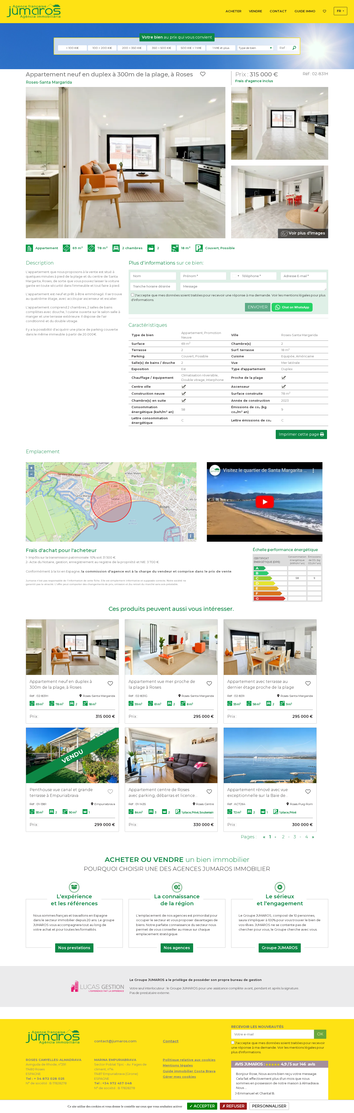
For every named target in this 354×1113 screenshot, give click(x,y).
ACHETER (233, 11)
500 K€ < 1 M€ (191, 48)
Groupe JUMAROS (280, 948)
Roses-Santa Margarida (49, 82)
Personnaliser (269, 1106)
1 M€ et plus (221, 48)
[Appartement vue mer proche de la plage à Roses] (171, 647)
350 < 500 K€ (161, 48)
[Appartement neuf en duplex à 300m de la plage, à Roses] (72, 647)
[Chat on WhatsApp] (292, 307)
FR (339, 11)
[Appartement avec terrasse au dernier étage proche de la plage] (270, 647)
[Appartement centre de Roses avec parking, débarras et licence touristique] (171, 755)
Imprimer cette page (299, 434)
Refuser (234, 1106)
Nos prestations (74, 948)
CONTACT (278, 11)
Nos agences (177, 948)
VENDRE (255, 11)
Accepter (204, 1106)
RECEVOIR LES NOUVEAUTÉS (257, 1027)
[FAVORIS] (324, 10)
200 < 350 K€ (132, 48)
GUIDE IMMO (305, 11)
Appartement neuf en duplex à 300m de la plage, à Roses (61, 684)
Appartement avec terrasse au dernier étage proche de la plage (260, 684)
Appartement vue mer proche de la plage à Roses (162, 684)
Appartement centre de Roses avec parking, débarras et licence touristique (162, 793)
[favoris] (110, 683)
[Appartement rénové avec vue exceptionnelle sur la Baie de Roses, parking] (270, 755)
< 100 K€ (72, 48)
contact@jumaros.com (115, 1041)
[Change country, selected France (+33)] (235, 276)
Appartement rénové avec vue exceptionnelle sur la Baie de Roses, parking (257, 793)
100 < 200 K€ (102, 48)
